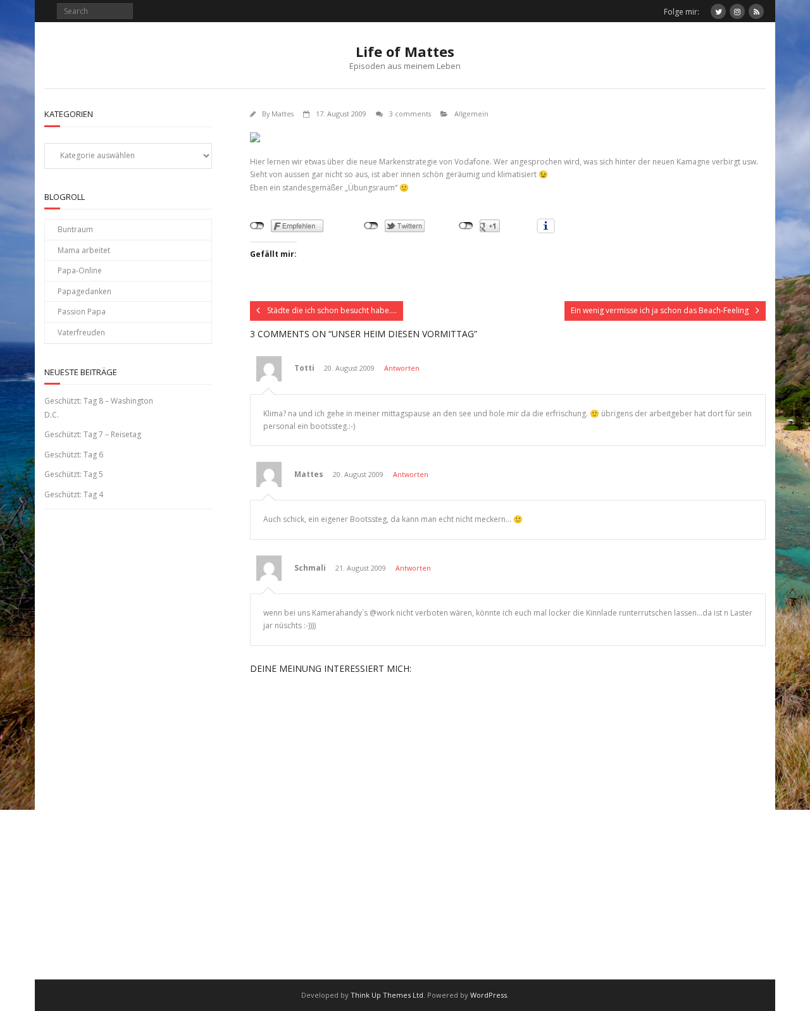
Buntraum (75, 229)
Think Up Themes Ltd (387, 995)
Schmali (310, 567)
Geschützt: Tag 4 (73, 494)
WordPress (488, 995)
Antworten (402, 368)
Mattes (282, 113)
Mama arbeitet (84, 250)
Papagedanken (84, 291)
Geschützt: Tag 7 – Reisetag (92, 434)
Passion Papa (82, 311)
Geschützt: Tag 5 (73, 474)
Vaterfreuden (81, 332)
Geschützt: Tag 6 (73, 454)
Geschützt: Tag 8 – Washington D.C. (98, 407)
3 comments (410, 113)
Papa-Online (80, 270)
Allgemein (471, 113)
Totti (304, 368)
